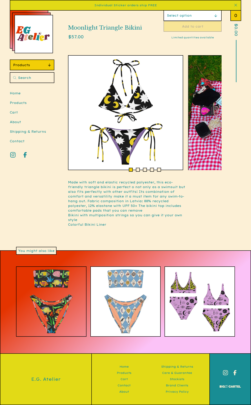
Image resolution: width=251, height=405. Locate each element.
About (15, 122)
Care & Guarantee (177, 373)
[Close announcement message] (235, 5)
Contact (17, 141)
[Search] (15, 78)
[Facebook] (25, 154)
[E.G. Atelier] (34, 34)
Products (21, 65)
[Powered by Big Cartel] (230, 384)
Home (15, 93)
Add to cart (192, 26)
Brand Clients (177, 385)
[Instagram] (13, 154)
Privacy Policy (177, 391)
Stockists (177, 379)
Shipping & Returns (28, 131)
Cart (14, 112)
